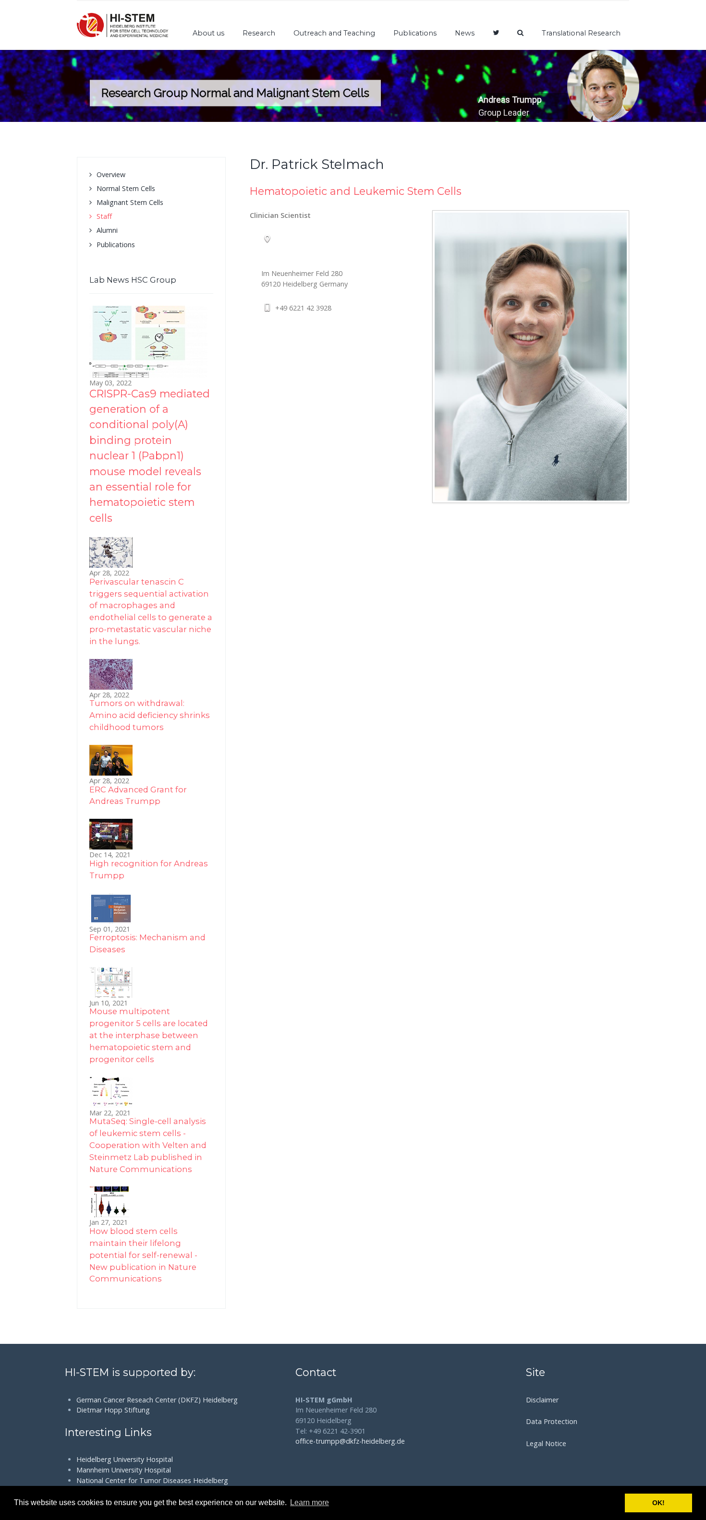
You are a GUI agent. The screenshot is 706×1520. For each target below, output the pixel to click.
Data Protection (551, 1421)
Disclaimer (542, 1399)
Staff (104, 216)
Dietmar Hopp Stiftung (113, 1409)
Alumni (107, 230)
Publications (116, 244)
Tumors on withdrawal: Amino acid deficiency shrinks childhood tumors (149, 715)
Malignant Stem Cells (130, 202)
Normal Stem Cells (126, 188)
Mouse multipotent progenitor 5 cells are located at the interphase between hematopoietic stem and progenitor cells (148, 1035)
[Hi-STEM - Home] (122, 25)
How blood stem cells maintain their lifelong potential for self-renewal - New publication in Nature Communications (143, 1254)
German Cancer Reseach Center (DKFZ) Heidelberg (157, 1399)
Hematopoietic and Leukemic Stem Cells (356, 191)
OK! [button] (658, 1503)
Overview (111, 174)
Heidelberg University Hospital (124, 1459)
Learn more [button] (309, 1502)
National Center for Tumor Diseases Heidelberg (152, 1480)
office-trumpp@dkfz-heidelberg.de (350, 1441)
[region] (353, 86)
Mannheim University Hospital (123, 1469)
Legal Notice (546, 1443)
